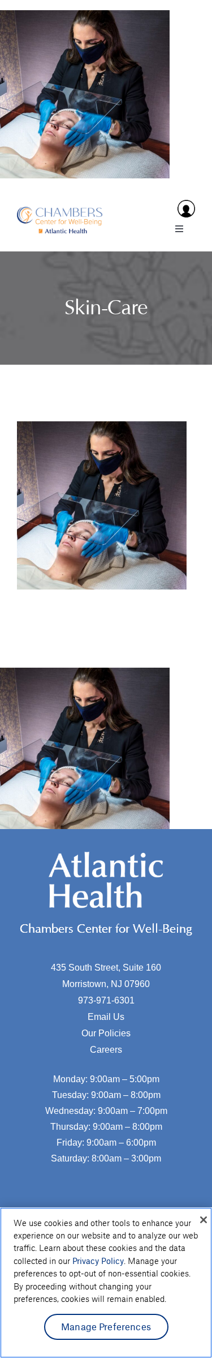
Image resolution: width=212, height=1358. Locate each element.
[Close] (203, 1219)
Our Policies (106, 1033)
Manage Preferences (106, 1326)
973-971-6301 (106, 1000)
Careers (106, 1049)
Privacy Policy (98, 1260)
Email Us (106, 1017)
